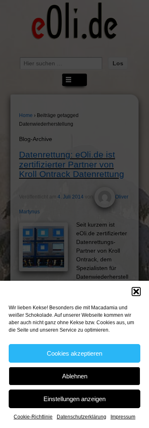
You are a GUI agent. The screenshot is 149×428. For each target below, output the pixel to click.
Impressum (123, 417)
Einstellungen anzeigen (74, 398)
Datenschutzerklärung (81, 417)
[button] (136, 291)
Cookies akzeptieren (74, 353)
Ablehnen (74, 376)
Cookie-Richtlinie (33, 417)
